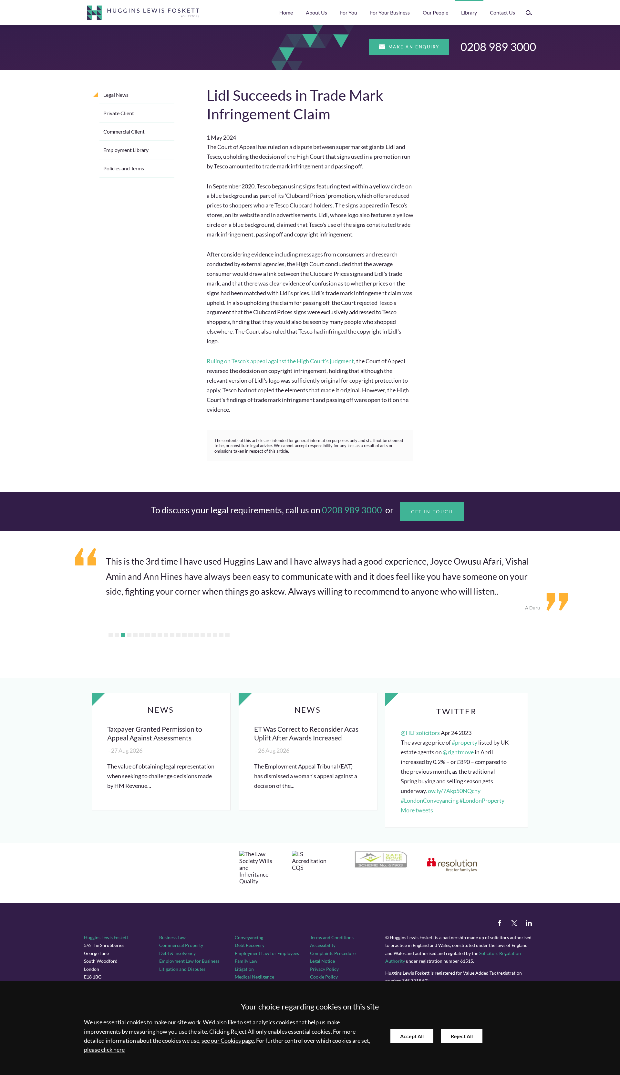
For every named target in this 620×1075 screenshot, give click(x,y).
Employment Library (126, 150)
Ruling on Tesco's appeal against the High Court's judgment (280, 361)
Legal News (116, 95)
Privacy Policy (324, 969)
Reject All (462, 1036)
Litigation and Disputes (182, 969)
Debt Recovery (249, 945)
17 (209, 635)
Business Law (172, 937)
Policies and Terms (123, 168)
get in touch (432, 511)
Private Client (118, 113)
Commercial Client (124, 131)
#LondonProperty (482, 800)
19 (221, 635)
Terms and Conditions (332, 937)
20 (227, 635)
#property (464, 742)
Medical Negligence (254, 977)
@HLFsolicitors (420, 732)
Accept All (412, 1036)
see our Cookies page (228, 1040)
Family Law (246, 961)
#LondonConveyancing (430, 800)
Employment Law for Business (189, 961)
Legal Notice (322, 961)
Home (286, 12)
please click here (104, 1049)
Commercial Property (181, 945)
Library (469, 12)
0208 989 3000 (498, 46)
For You (348, 12)
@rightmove (458, 752)
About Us (316, 12)
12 (178, 635)
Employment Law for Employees (267, 953)
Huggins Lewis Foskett (106, 937)
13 (184, 635)
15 (196, 635)
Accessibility (323, 945)
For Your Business (390, 12)
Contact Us (502, 12)
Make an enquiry (413, 46)
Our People (435, 12)
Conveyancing (249, 937)
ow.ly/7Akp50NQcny (454, 791)
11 (172, 635)
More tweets (417, 810)
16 (203, 635)
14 (190, 635)
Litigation (244, 969)
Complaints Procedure (333, 953)
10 (166, 635)
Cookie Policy (324, 977)
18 (215, 635)
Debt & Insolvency (177, 953)
